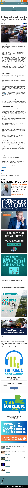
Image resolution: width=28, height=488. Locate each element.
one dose (4, 93)
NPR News (2, 278)
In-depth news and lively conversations (14, 377)
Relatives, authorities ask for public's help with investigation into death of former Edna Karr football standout (14, 344)
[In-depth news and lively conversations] (14, 362)
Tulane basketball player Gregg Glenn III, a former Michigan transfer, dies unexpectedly (13, 341)
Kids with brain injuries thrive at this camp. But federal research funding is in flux (12, 285)
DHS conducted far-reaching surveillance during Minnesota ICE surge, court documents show (13, 287)
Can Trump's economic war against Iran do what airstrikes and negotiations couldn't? (12, 280)
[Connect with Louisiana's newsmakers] (14, 404)
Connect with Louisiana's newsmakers (14, 416)
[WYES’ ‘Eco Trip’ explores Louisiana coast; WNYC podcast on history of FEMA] (3, 447)
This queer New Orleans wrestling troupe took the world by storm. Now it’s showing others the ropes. (14, 346)
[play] (1, 3)
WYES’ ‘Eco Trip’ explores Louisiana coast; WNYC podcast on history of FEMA (14, 446)
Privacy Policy (11, 481)
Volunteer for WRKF (18, 481)
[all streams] (27, 3)
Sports (2, 336)
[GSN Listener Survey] (14, 241)
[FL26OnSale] (14, 213)
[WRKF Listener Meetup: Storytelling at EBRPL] (14, 187)
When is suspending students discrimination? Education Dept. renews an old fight (12, 282)
